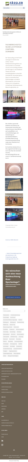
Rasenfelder (10, 341)
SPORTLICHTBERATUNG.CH (6, 425)
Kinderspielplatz (6, 334)
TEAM (2, 403)
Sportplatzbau (19, 346)
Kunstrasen (13, 334)
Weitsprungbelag (17, 353)
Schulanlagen (5, 343)
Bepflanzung (5, 324)
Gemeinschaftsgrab (20, 329)
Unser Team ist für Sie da (13, 297)
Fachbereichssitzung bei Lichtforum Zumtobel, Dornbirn (12, 32)
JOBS (2, 411)
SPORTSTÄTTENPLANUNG (6, 387)
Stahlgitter (5, 351)
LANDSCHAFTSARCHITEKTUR (7, 368)
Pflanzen (5, 341)
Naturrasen (5, 339)
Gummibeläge (12, 331)
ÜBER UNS (3, 401)
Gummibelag (5, 331)
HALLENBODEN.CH (5, 420)
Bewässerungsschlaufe (7, 327)
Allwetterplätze (6, 315)
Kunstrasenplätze (20, 334)
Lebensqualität (6, 336)
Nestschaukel (11, 339)
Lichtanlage (21, 336)
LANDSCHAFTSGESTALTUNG (6, 371)
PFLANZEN (3, 379)
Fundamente (12, 329)
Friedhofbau (5, 329)
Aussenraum (12, 317)
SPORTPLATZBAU (4, 389)
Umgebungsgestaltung (7, 353)
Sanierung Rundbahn (18, 341)
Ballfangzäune (13, 322)
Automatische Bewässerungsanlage (10, 319)
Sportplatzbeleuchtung (7, 348)
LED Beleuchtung (14, 336)
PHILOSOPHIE (4, 406)
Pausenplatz (18, 339)
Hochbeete (19, 331)
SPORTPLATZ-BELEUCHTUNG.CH (7, 423)
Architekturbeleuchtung (15, 315)
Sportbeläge (12, 346)
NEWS (2, 436)
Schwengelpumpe (13, 343)
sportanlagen (5, 346)
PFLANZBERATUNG (5, 376)
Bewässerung (12, 324)
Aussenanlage (6, 317)
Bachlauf (20, 319)
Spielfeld (20, 343)
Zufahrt (4, 355)
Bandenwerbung (20, 322)
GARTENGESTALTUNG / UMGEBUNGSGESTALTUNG (11, 373)
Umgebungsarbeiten (13, 351)
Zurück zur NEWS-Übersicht (12, 240)
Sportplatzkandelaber (18, 348)
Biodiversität (16, 327)
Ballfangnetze (6, 322)
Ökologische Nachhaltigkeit (13, 355)
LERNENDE (3, 409)
